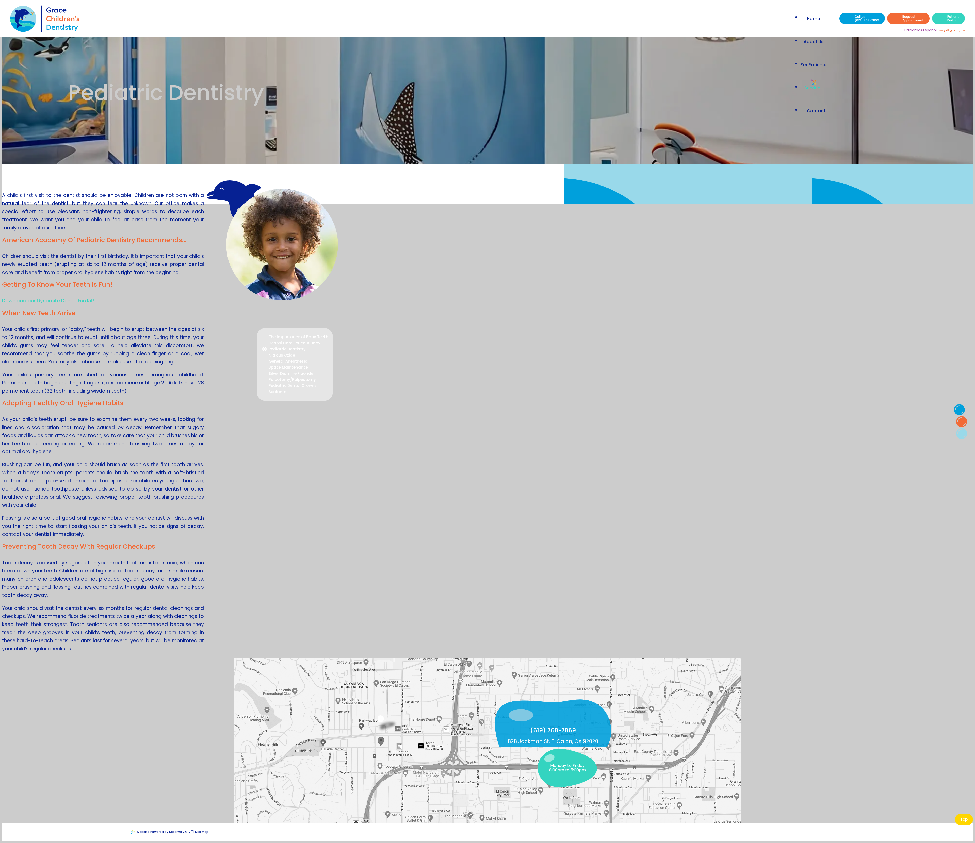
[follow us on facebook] (959, 409)
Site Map (201, 832)
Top (964, 819)
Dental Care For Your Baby (294, 343)
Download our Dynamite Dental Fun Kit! (48, 300)
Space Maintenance (288, 367)
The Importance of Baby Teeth (298, 337)
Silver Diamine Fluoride (291, 373)
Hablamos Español (920, 30)
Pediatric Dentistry (287, 349)
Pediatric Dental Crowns (293, 385)
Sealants (277, 391)
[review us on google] (961, 421)
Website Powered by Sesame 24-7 (164, 831)
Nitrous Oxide (282, 355)
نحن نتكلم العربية (952, 30)
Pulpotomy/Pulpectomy (292, 379)
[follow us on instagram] (961, 433)
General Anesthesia (288, 361)
